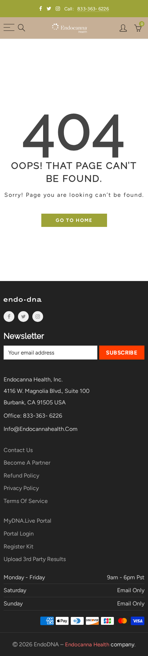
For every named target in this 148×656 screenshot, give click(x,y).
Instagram (37, 316)
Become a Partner (27, 462)
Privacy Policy (21, 488)
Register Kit (18, 546)
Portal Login (19, 533)
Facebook (9, 316)
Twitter (23, 316)
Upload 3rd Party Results (35, 559)
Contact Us (18, 450)
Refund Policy (21, 475)
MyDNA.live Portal (27, 520)
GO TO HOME (74, 220)
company (99, 644)
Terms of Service (26, 501)
